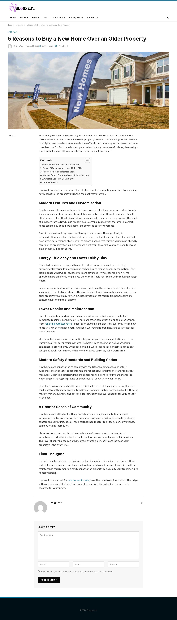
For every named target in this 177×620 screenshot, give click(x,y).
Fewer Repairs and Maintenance (58, 172)
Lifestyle (12, 32)
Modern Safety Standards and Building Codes (66, 175)
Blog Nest (20, 46)
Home (13, 17)
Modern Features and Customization (60, 164)
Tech (45, 17)
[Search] (168, 17)
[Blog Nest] (23, 7)
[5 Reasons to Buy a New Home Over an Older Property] (88, 90)
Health (35, 17)
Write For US (58, 17)
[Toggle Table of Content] (86, 160)
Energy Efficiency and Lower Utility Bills (62, 168)
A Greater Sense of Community (58, 179)
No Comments (47, 46)
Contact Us (92, 17)
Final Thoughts (50, 182)
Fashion (24, 17)
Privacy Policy (76, 17)
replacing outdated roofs (58, 323)
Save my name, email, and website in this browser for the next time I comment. (77, 571)
